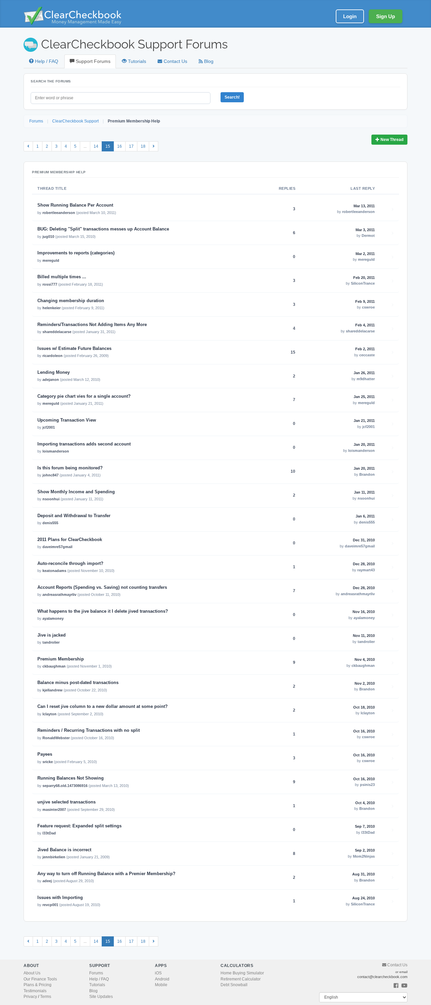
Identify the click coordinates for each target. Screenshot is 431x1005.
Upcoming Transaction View (66, 420)
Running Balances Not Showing (70, 778)
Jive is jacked (51, 635)
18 (143, 146)
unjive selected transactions (66, 802)
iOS (158, 973)
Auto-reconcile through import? (70, 563)
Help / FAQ (46, 61)
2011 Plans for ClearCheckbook (69, 539)
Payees (44, 754)
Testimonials (35, 991)
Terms (45, 996)
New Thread (391, 139)
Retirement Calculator (241, 979)
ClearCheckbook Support (75, 121)
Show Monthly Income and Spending (76, 492)
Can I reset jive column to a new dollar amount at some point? (102, 706)
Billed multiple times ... (61, 277)
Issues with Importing (60, 897)
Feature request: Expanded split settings (79, 826)
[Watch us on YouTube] (404, 985)
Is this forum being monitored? (70, 468)
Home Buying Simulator (242, 973)
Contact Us (174, 61)
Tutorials (136, 61)
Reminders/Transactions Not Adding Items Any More (92, 324)
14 (96, 146)
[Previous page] (28, 146)
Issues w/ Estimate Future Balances (74, 348)
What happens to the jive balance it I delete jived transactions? (102, 611)
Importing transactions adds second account (84, 444)
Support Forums (92, 61)
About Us (32, 973)
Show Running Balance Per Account (75, 205)
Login (350, 16)
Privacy (30, 996)
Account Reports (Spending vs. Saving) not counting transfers (102, 587)
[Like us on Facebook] (396, 985)
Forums (36, 121)
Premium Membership (60, 659)
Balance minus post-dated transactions (78, 682)
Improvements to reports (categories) (75, 253)
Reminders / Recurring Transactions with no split (88, 730)
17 (131, 146)
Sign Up (385, 16)
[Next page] (153, 146)
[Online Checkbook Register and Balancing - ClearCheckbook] (77, 15)
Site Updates (101, 996)
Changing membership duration (70, 300)
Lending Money (53, 372)
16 (119, 146)
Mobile (161, 984)
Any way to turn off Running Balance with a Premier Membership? (106, 873)
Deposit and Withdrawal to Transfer (73, 515)
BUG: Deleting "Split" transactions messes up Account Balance (103, 229)
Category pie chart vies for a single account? (84, 396)
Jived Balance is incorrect (64, 850)
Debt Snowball (234, 984)
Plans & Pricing (38, 984)
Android (162, 979)
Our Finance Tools (40, 979)
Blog (208, 61)
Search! (232, 97)
